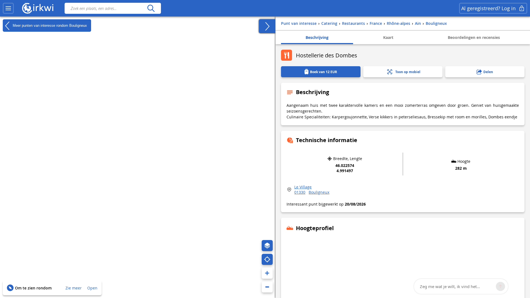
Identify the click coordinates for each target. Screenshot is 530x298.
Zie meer (73, 288)
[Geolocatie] (267, 259)
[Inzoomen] (267, 273)
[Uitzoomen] (267, 286)
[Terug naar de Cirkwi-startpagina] (38, 8)
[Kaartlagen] (267, 245)
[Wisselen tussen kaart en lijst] (267, 26)
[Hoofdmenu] (8, 8)
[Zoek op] (150, 8)
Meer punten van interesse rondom (49, 25)
